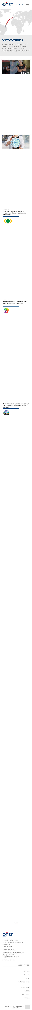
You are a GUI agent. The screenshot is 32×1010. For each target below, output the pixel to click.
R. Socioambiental (24, 982)
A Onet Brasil (25, 987)
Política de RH (25, 994)
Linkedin (26, 975)
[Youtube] (22, 4)
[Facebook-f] (17, 4)
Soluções (26, 991)
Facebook (26, 971)
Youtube (26, 978)
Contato (27, 998)
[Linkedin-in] (19, 4)
